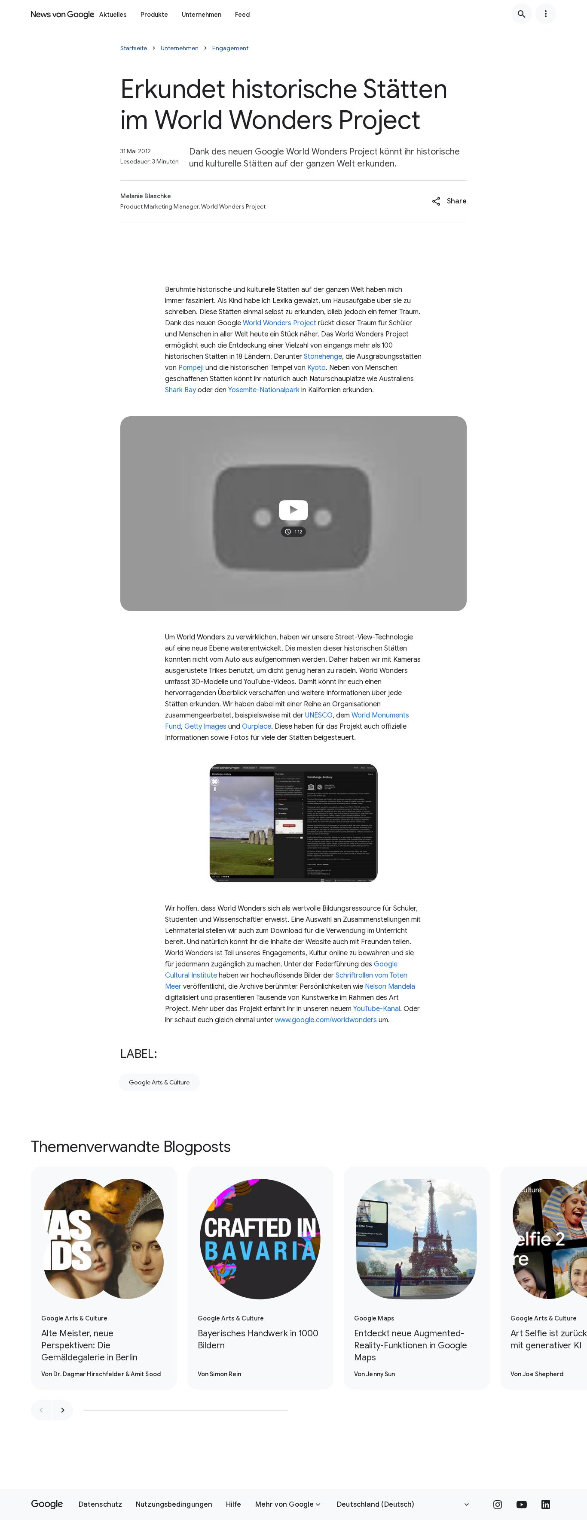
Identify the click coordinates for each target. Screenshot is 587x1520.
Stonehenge (323, 356)
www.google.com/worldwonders (326, 1020)
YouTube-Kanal (376, 1009)
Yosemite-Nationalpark (264, 390)
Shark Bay (180, 390)
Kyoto (316, 367)
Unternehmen (201, 14)
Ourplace (256, 726)
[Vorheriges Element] (41, 1410)
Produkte (154, 14)
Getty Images (205, 726)
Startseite (133, 48)
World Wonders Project (279, 323)
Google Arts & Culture (159, 1082)
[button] (449, 201)
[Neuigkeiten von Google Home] (62, 13)
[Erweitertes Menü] (545, 13)
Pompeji (191, 367)
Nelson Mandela (390, 986)
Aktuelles (113, 14)
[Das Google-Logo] (47, 1504)
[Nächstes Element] (62, 1410)
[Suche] (521, 13)
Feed (242, 14)
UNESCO (319, 715)
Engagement (230, 48)
